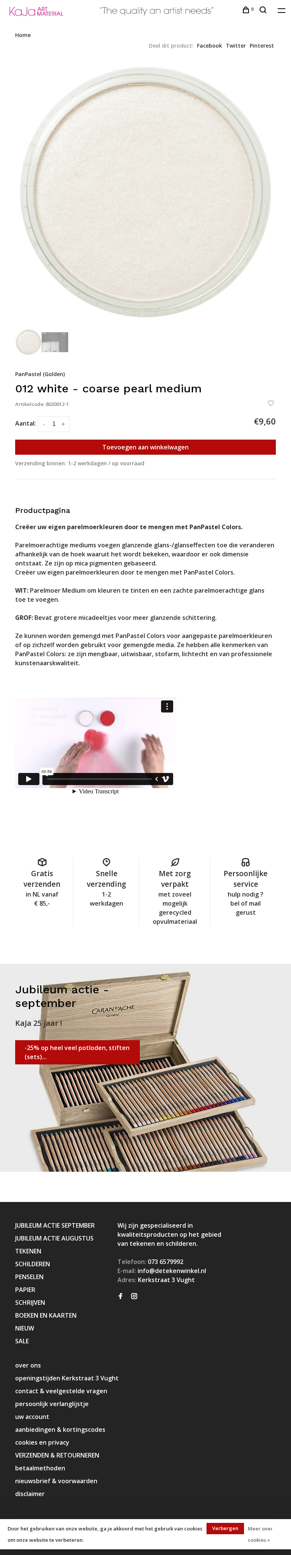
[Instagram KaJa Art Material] (134, 1296)
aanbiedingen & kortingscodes (60, 1429)
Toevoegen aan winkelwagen (145, 447)
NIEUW (24, 1328)
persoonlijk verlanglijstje (52, 1404)
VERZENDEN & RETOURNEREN (57, 1455)
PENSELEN (29, 1277)
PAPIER (25, 1290)
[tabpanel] (145, 193)
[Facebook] (120, 1296)
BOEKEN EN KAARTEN (46, 1315)
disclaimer (30, 1494)
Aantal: (25, 423)
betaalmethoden (40, 1468)
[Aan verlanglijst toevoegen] (271, 404)
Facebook (209, 45)
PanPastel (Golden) (40, 374)
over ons (28, 1365)
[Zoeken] (264, 10)
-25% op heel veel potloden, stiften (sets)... (77, 1052)
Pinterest (262, 45)
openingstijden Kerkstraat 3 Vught (67, 1378)
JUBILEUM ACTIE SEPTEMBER (55, 1225)
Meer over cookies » (260, 1534)
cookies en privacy (42, 1442)
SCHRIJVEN (30, 1302)
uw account (32, 1417)
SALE (22, 1341)
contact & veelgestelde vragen (61, 1391)
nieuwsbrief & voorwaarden (56, 1481)
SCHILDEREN (32, 1264)
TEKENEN (28, 1251)
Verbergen (225, 1528)
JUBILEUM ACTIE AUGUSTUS (54, 1238)
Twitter (236, 45)
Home (23, 35)
